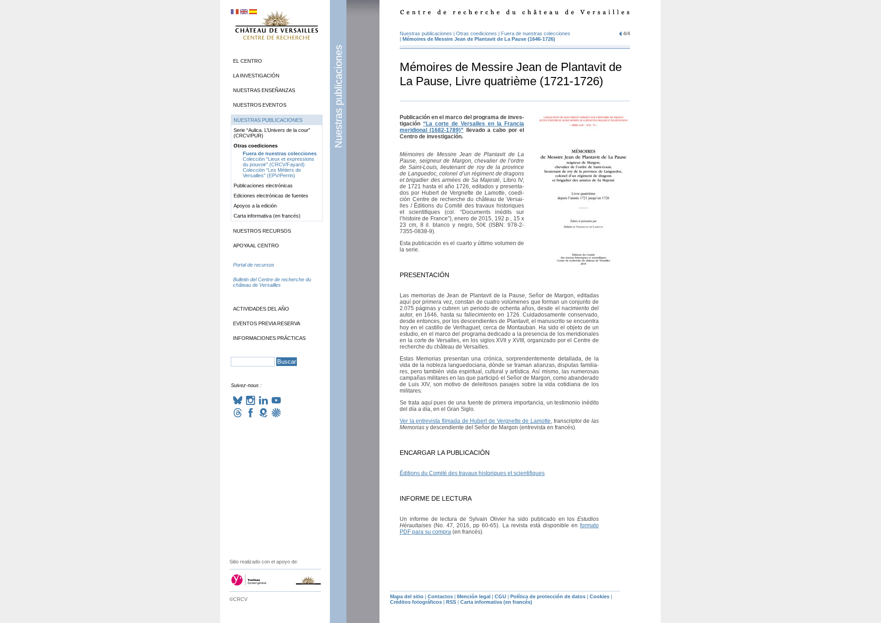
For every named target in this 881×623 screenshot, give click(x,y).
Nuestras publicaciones (338, 96)
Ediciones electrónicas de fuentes (271, 195)
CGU (500, 596)
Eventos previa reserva (266, 323)
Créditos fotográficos (416, 602)
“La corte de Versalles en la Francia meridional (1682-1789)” (462, 126)
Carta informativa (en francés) (267, 216)
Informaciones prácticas (269, 338)
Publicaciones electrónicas (263, 185)
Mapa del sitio (407, 596)
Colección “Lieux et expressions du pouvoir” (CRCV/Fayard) (278, 161)
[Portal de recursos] (277, 274)
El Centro (247, 61)
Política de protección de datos (547, 596)
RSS (451, 602)
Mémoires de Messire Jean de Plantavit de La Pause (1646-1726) (478, 39)
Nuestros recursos (262, 231)
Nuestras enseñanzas (264, 90)
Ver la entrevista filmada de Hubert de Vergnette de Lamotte (475, 421)
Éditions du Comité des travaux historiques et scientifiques (472, 473)
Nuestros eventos (259, 105)
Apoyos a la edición (255, 205)
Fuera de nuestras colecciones (535, 33)
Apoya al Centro (256, 245)
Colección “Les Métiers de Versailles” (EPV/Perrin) (272, 172)
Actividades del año (261, 309)
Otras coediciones (476, 33)
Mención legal (474, 596)
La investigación (256, 75)
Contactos (440, 596)
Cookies (599, 596)
